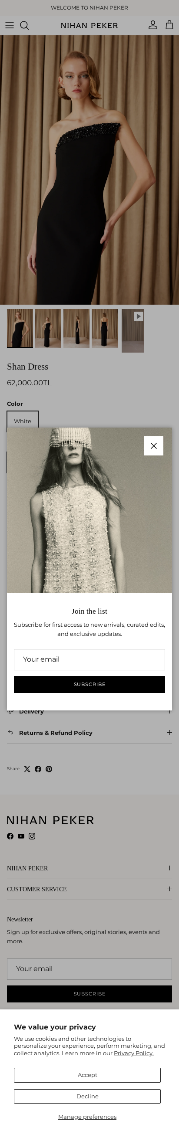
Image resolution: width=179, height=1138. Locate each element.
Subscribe (90, 684)
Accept (87, 1074)
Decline (87, 1096)
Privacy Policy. (134, 1053)
